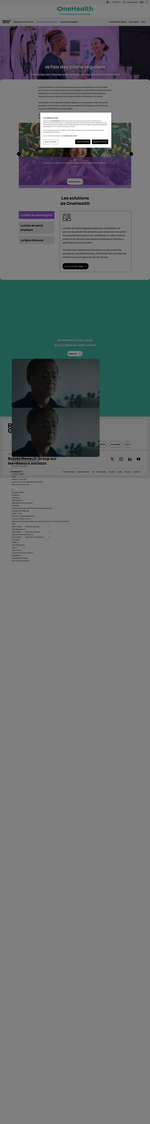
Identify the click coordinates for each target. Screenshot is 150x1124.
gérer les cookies (51, 142)
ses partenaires (55, 121)
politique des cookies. (71, 136)
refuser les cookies (82, 142)
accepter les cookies (100, 142)
